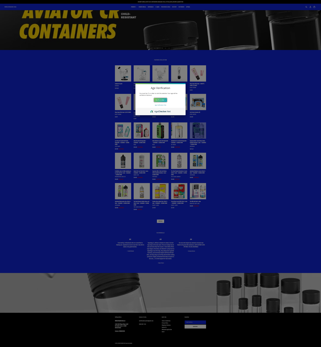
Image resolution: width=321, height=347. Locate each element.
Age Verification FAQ (160, 105)
